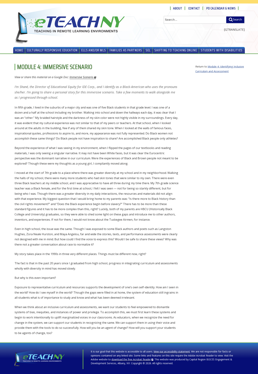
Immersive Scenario (81, 77)
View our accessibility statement (172, 351)
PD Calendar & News (221, 8)
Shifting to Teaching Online (175, 50)
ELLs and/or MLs (93, 50)
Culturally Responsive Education (52, 50)
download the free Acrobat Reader (131, 359)
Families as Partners (126, 50)
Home (19, 50)
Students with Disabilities (221, 50)
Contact (194, 8)
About (177, 8)
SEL (148, 50)
